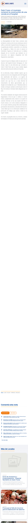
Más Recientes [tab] (5, 412)
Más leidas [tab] (13, 412)
